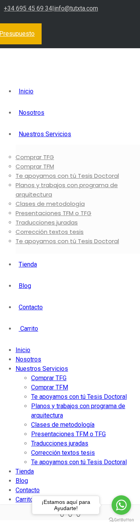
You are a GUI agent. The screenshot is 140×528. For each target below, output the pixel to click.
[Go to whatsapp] (121, 505)
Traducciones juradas (47, 222)
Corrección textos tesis (50, 232)
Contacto (31, 307)
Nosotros (31, 112)
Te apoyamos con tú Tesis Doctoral (67, 176)
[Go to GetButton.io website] (121, 520)
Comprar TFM (35, 166)
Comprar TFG (35, 157)
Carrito (28, 328)
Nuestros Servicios (45, 134)
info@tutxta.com (76, 8)
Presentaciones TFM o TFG (53, 213)
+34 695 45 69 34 (28, 8)
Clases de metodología (50, 204)
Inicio (26, 91)
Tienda (28, 264)
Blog (25, 285)
